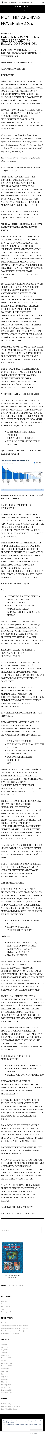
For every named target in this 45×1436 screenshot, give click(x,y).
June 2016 (4, 1347)
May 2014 (4, 1376)
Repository (4, 1323)
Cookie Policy (37, 1424)
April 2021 (4, 1344)
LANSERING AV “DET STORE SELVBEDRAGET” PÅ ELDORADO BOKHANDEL (21, 40)
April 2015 (4, 1352)
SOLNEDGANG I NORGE (10, 1333)
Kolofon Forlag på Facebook (10, 1406)
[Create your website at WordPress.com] (22, 2)
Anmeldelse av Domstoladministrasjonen (14, 1325)
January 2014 (5, 1387)
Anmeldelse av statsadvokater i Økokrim (14, 1328)
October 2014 (5, 1368)
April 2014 (4, 1379)
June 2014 (4, 1374)
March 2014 (5, 1382)
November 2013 (6, 1392)
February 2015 (6, 1358)
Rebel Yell (22, 6)
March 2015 (5, 1355)
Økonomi (4, 1301)
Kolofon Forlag (6, 1404)
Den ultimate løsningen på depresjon (13, 1331)
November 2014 (6, 1366)
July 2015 (4, 1350)
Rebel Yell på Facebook (9, 1409)
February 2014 (6, 1385)
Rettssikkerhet (5, 1306)
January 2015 (5, 1360)
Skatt (2, 1309)
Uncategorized (6, 1312)
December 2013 (6, 1390)
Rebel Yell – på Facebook (12, 1286)
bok (2, 1304)
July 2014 (4, 1371)
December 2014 (6, 1363)
